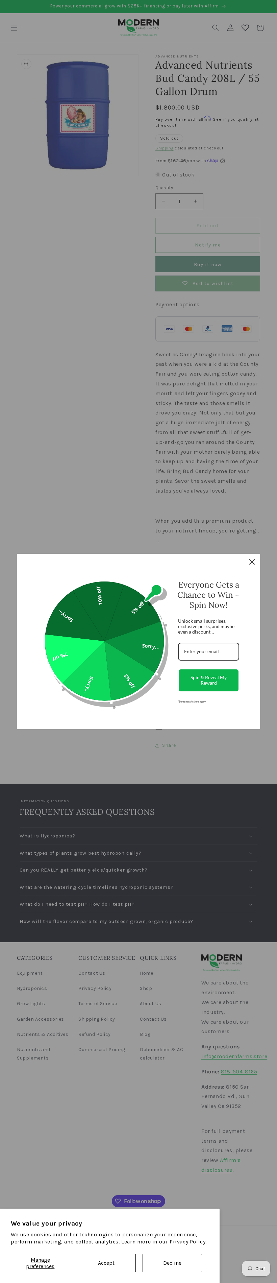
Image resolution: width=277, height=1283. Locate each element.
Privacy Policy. (188, 1241)
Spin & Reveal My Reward (209, 680)
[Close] (252, 562)
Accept (106, 1263)
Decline (172, 1263)
